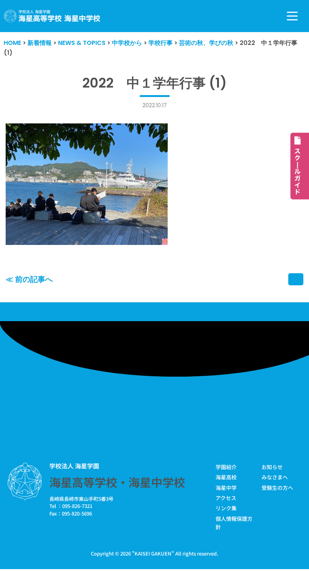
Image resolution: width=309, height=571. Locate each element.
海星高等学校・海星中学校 (117, 482)
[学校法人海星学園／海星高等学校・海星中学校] (52, 16)
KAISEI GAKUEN (153, 553)
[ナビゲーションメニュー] (292, 16)
